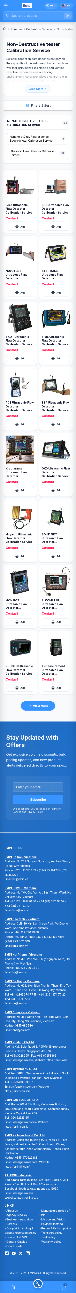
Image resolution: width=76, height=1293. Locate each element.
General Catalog (16, 1241)
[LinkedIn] (28, 1253)
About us (12, 1210)
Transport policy (51, 1232)
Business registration (19, 1219)
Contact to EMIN (16, 1237)
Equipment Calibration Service (31, 29)
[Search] (68, 15)
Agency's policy (16, 1215)
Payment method (52, 1224)
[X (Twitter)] (21, 1253)
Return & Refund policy (56, 1228)
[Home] (4, 28)
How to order (15, 1246)
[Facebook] (7, 1253)
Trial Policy (48, 1237)
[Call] (38, 1287)
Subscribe (38, 799)
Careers (11, 1224)
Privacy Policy (35, 811)
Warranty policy (51, 1241)
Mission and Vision (53, 1219)
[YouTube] (14, 1253)
